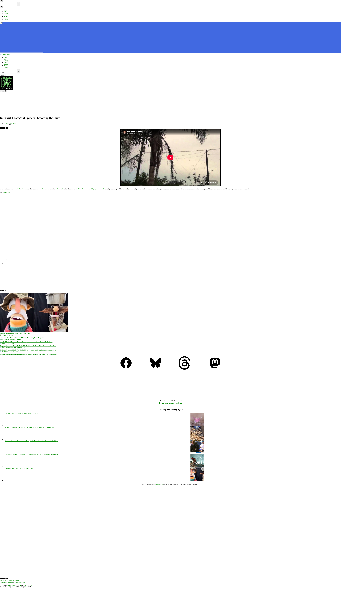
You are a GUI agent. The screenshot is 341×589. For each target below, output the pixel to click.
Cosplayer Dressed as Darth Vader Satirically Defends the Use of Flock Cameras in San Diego (28, 346)
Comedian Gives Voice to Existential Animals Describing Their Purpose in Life (23, 338)
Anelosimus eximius (43, 189)
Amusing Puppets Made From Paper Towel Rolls (15, 333)
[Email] (7, 128)
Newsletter (7, 62)
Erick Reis (60, 189)
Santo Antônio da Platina (21, 189)
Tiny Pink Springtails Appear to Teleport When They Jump (21, 413)
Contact (6, 67)
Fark (3, 192)
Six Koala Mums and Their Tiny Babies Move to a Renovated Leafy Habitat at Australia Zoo (28, 350)
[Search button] (18, 71)
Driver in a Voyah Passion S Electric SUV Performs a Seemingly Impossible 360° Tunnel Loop (28, 354)
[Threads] (5, 128)
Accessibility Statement (6, 582)
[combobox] (8, 72)
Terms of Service (14, 580)
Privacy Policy (4, 580)
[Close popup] (1, 23)
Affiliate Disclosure (19, 582)
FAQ (5, 59)
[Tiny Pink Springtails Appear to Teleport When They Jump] (197, 425)
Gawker (7, 192)
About (5, 57)
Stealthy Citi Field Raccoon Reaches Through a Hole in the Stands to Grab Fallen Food (26, 342)
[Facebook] (1, 128)
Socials (6, 64)
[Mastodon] (215, 369)
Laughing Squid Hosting (170, 403)
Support (6, 65)
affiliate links (159, 484)
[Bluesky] (3, 128)
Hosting (6, 60)
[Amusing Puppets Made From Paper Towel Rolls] (34, 331)
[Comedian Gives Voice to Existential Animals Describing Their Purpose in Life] (6, 335)
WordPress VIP (28, 585)
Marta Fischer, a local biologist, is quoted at (91, 189)
